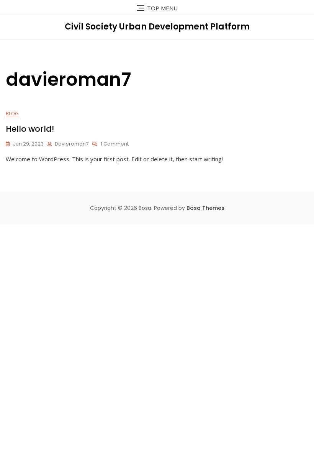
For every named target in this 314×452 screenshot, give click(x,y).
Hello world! (30, 128)
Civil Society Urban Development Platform (157, 27)
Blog (12, 113)
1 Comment (115, 144)
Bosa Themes (205, 208)
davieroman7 (71, 143)
